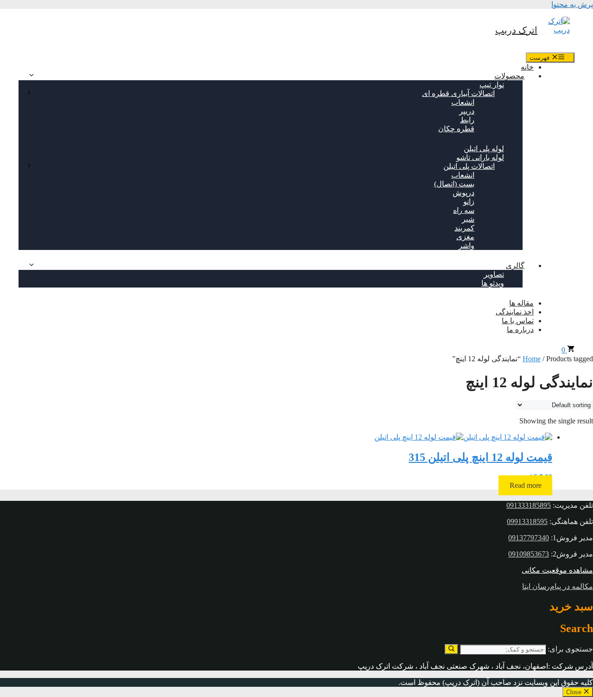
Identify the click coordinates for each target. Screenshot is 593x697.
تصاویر (494, 274)
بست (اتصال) (454, 184)
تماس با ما (518, 321)
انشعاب (462, 102)
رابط (467, 120)
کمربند (464, 228)
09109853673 (528, 554)
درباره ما (520, 329)
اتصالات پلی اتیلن (469, 166)
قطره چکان (456, 129)
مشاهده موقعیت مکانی (557, 570)
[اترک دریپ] (556, 30)
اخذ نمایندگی (515, 312)
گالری (515, 265)
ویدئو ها (492, 283)
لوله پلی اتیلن (484, 149)
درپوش (463, 193)
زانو (468, 201)
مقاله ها (521, 303)
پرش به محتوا (572, 4)
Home (532, 359)
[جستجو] (451, 649)
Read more (526, 485)
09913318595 (527, 521)
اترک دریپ (516, 30)
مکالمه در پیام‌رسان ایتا (557, 586)
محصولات (509, 76)
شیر (468, 219)
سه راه (463, 210)
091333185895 (528, 505)
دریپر (466, 111)
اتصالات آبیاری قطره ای (458, 93)
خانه (527, 67)
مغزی (465, 237)
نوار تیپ (491, 85)
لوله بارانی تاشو (480, 157)
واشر (466, 245)
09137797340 (528, 538)
